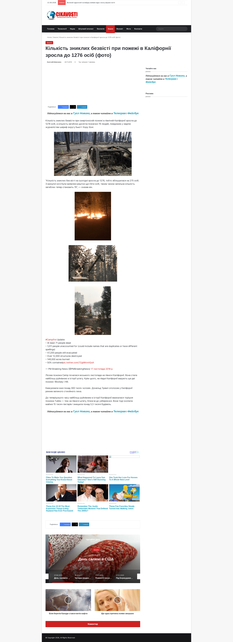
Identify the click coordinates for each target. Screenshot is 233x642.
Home (49, 37)
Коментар (93, 624)
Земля (110, 29)
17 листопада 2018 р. (102, 369)
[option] (93, 558)
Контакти (138, 29)
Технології (62, 29)
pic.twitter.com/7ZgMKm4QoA (78, 362)
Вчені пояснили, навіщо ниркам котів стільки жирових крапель (91, 3)
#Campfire (51, 339)
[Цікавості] (62, 15)
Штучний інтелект (86, 29)
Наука (72, 29)
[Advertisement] (93, 84)
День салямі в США (93, 559)
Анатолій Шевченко (54, 62)
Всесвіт (119, 29)
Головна (50, 29)
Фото (128, 29)
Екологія (100, 29)
